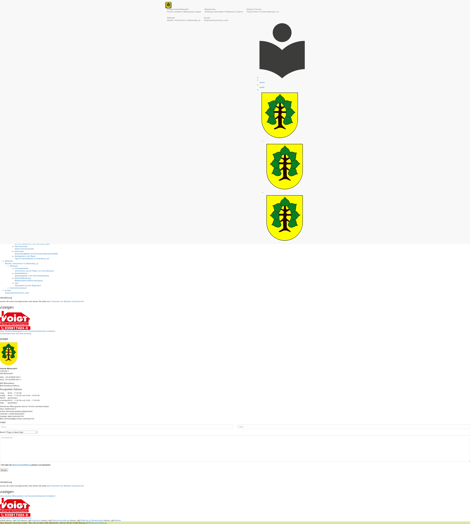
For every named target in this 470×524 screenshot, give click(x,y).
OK (88, 523)
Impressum (36, 520)
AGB (18, 520)
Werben (118, 520)
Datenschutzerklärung (21, 465)
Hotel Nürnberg (25, 333)
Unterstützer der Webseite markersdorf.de (67, 301)
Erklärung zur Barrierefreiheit (92, 520)
